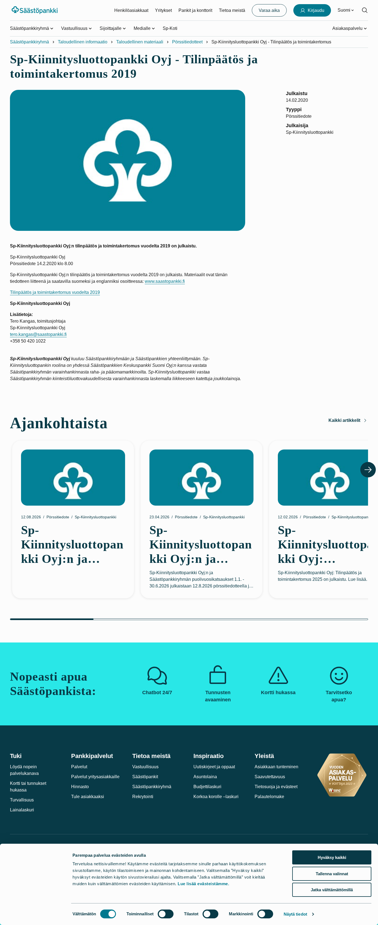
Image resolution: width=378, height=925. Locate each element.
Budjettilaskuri (207, 786)
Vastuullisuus (145, 766)
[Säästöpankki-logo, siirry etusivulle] (35, 10)
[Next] (368, 469)
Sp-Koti (170, 28)
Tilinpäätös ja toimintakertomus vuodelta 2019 (55, 292)
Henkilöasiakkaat (131, 10)
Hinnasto (80, 786)
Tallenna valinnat (332, 873)
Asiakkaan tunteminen (276, 766)
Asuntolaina (205, 776)
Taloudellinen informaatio (82, 42)
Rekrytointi (142, 796)
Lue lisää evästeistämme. (203, 883)
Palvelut (79, 766)
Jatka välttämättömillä (332, 889)
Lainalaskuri (22, 810)
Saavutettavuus (270, 776)
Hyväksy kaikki (332, 857)
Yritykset (163, 10)
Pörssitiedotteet (187, 42)
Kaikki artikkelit (344, 420)
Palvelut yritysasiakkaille (95, 776)
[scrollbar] (189, 619)
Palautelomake (269, 796)
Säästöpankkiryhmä (29, 42)
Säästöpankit (145, 776)
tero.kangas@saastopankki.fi (38, 334)
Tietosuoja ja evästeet (276, 786)
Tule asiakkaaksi (87, 796)
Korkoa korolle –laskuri (216, 796)
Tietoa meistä (232, 10)
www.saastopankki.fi (165, 281)
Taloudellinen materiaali (139, 42)
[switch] (166, 914)
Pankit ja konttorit (195, 10)
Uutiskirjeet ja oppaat (214, 766)
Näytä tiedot (295, 914)
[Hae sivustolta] (364, 10)
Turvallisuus (22, 800)
